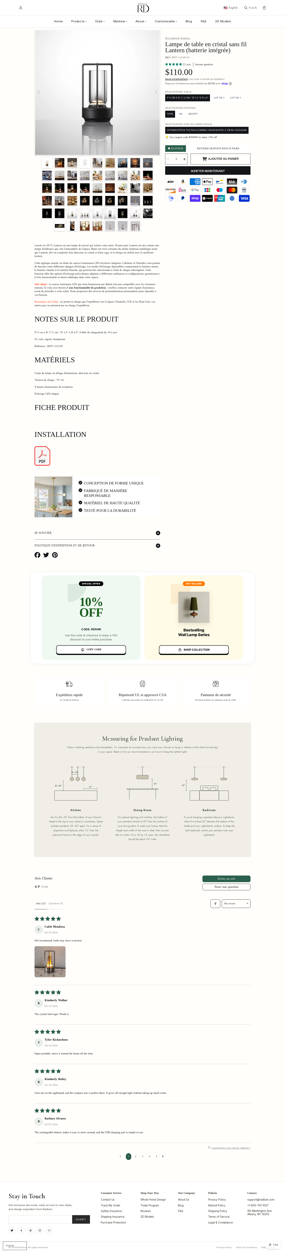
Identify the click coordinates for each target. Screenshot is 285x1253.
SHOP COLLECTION (197, 649)
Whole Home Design (153, 1199)
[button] (174, 64)
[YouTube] (49, 1230)
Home (58, 21)
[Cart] (264, 8)
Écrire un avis (226, 879)
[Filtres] (215, 903)
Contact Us (108, 1199)
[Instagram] (39, 1230)
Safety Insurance (111, 1211)
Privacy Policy (217, 1199)
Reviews (146, 1211)
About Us (183, 1199)
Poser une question (226, 887)
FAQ (203, 21)
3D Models (223, 21)
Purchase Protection (113, 1222)
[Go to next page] (164, 1156)
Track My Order (110, 1205)
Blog (189, 21)
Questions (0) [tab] (56, 903)
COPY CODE (93, 649)
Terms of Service (219, 1216)
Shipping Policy (217, 1211)
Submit (81, 1219)
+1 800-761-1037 (258, 1205)
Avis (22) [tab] (41, 903)
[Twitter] (12, 1230)
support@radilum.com (260, 1199)
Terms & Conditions (246, 1247)
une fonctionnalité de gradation (87, 287)
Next (156, 92)
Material (120, 21)
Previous (39, 92)
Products (79, 21)
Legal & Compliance (220, 1222)
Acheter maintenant (208, 171)
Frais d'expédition (176, 79)
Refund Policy (216, 1205)
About (141, 21)
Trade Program (150, 1205)
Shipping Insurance (112, 1216)
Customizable (166, 21)
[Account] (20, 8)
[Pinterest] (30, 1230)
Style (100, 21)
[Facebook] (21, 1230)
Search (253, 7)
